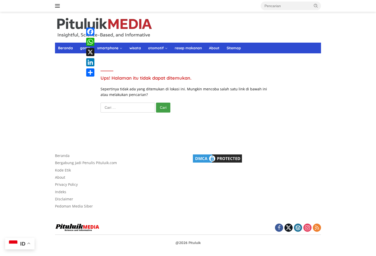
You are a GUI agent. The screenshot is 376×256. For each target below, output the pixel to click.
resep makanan (188, 48)
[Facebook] (90, 32)
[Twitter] (288, 228)
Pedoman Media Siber (74, 206)
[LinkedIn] (90, 62)
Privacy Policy (66, 184)
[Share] (90, 72)
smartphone (107, 48)
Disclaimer (64, 199)
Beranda (65, 48)
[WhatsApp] (90, 42)
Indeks (60, 191)
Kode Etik (63, 170)
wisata (135, 48)
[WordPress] (298, 228)
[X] (90, 52)
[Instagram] (307, 228)
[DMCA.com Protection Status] (217, 158)
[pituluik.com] (104, 26)
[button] (316, 6)
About (214, 48)
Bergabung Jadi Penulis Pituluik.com (86, 162)
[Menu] (58, 6)
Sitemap (234, 48)
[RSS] (317, 228)
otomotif (156, 48)
